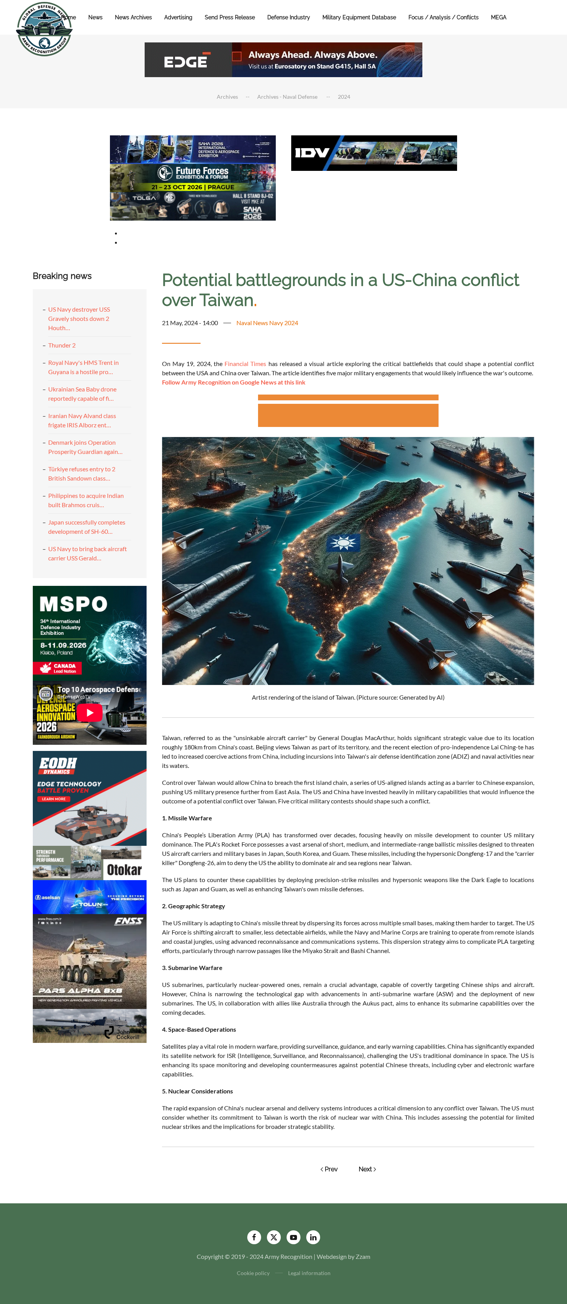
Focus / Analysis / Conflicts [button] (443, 17)
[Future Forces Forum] (193, 177)
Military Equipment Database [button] (359, 17)
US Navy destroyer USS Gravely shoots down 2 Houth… (79, 318)
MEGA (498, 17)
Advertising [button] (178, 17)
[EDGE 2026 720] (283, 58)
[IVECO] (374, 152)
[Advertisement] (348, 398)
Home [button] (68, 17)
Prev (331, 1169)
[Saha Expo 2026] (193, 148)
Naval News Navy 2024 (267, 322)
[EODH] (90, 797)
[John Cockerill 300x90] (90, 1025)
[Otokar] (90, 861)
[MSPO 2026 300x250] (90, 632)
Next (365, 1169)
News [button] (95, 17)
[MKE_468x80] (193, 205)
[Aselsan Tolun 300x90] (90, 896)
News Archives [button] (133, 17)
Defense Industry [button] (288, 17)
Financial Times (245, 363)
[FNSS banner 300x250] (90, 960)
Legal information (309, 1273)
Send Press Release (230, 17)
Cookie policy (253, 1273)
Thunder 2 (62, 345)
